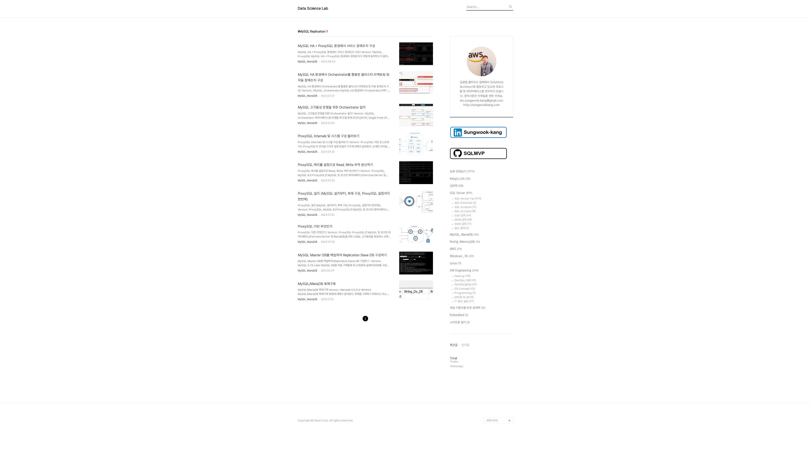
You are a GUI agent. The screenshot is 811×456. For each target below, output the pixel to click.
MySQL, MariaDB (307, 61)
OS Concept (464, 288)
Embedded (459, 315)
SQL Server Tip (467, 198)
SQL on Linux (465, 211)
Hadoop (462, 276)
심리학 (456, 185)
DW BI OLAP (464, 297)
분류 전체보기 (462, 171)
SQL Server (461, 193)
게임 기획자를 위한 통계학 (467, 307)
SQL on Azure (465, 207)
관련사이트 (492, 420)
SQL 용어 (461, 228)
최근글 (453, 345)
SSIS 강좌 (462, 215)
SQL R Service (465, 202)
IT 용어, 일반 (464, 301)
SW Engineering (464, 270)
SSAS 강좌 (463, 219)
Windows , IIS (462, 256)
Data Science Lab (313, 8)
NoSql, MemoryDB (465, 241)
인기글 (465, 345)
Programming (465, 292)
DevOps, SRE (465, 280)
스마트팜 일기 (460, 322)
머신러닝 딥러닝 (465, 284)
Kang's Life (460, 178)
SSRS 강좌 (463, 223)
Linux (455, 263)
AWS (456, 249)
